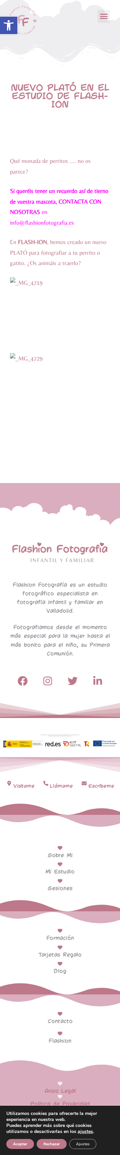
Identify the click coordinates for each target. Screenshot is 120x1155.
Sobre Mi (60, 855)
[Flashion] (60, 1033)
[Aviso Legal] (60, 1083)
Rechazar (51, 1144)
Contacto (60, 1021)
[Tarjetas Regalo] (60, 947)
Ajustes (83, 1144)
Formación (60, 938)
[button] (8, 25)
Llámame (61, 786)
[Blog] (60, 963)
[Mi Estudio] (60, 864)
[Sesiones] (60, 881)
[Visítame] (9, 783)
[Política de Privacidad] (60, 1096)
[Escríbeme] (84, 783)
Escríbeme (101, 786)
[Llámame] (45, 783)
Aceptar (20, 1144)
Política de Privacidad (60, 1104)
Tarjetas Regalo (60, 954)
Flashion (60, 1041)
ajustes (85, 1132)
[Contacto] (60, 1013)
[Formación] (60, 930)
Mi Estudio (60, 871)
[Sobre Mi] (60, 848)
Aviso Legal (60, 1091)
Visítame (24, 786)
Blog (60, 971)
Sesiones (60, 888)
